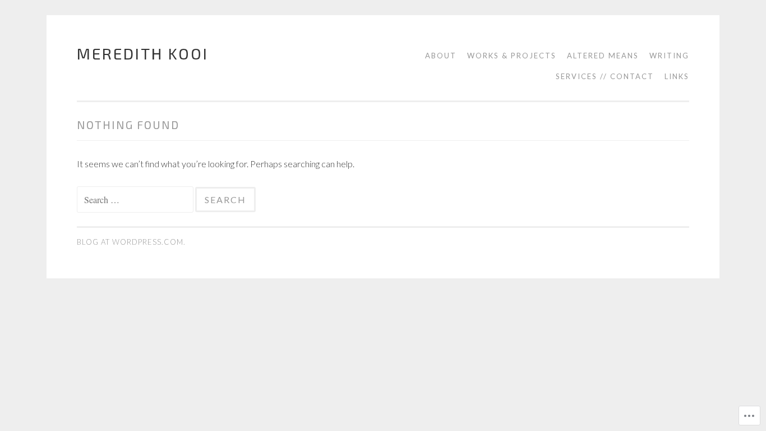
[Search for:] (136, 199)
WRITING (669, 55)
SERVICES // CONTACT (605, 76)
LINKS (677, 76)
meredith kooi (143, 53)
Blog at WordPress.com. (131, 241)
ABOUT (440, 55)
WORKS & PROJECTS (511, 55)
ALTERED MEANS (603, 55)
